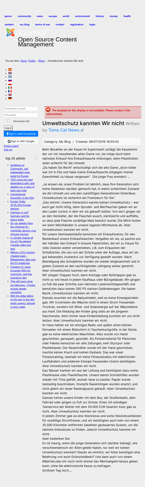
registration (76, 24)
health (127, 16)
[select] (36, 158)
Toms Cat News (63, 129)
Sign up (8, 149)
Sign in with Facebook (22, 133)
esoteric (9, 24)
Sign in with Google (22, 141)
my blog (24, 24)
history (100, 16)
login (92, 24)
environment (82, 16)
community (24, 16)
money (114, 16)
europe (53, 16)
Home (23, 60)
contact (60, 24)
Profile (31, 60)
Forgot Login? (11, 146)
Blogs (42, 60)
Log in (8, 128)
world (66, 16)
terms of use (42, 24)
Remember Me (21, 121)
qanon (8, 16)
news (40, 16)
